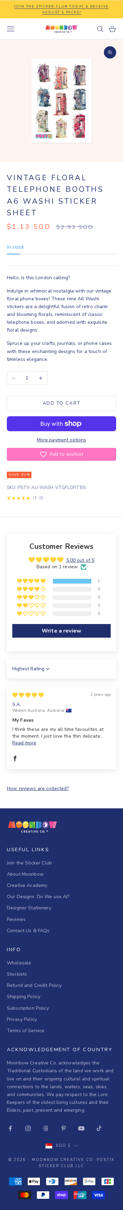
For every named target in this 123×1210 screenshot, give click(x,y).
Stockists (17, 974)
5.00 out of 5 (80, 560)
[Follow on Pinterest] (63, 1128)
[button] (61, 454)
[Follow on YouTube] (81, 1128)
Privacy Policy (22, 1019)
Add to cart (62, 403)
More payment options (61, 440)
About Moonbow (25, 874)
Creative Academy (27, 885)
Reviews (16, 919)
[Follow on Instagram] (28, 1128)
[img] (28, 695)
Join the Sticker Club (29, 863)
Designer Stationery (29, 908)
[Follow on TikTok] (99, 1128)
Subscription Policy (28, 1008)
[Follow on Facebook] (10, 1128)
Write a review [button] (61, 631)
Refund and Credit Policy (34, 985)
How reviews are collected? (38, 788)
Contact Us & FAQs (28, 930)
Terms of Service (25, 1030)
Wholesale (19, 963)
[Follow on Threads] (45, 1128)
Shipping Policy (23, 996)
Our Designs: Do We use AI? (38, 896)
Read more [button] (24, 743)
